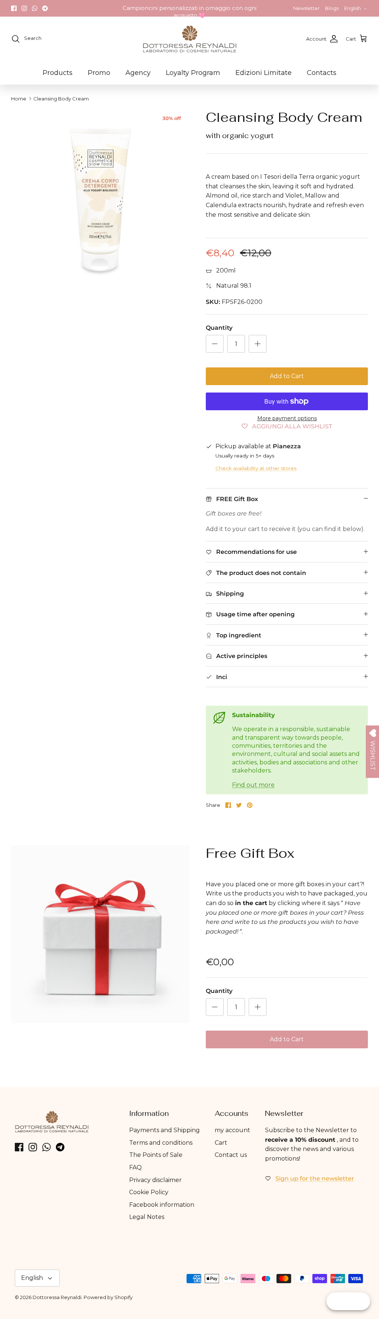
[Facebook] (14, 8)
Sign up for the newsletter (314, 1178)
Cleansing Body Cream (61, 99)
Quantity (219, 327)
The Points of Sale (155, 1154)
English (352, 8)
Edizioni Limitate (263, 73)
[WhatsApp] (34, 8)
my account (232, 1130)
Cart (221, 1142)
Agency (138, 73)
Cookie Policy (148, 1192)
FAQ (135, 1167)
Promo (99, 73)
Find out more (253, 784)
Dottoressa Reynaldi (57, 1297)
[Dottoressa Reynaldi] (189, 39)
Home (18, 99)
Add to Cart (287, 376)
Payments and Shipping (164, 1130)
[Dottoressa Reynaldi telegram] (45, 8)
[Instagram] (24, 8)
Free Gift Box (250, 853)
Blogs (332, 8)
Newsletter (306, 8)
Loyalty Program (193, 73)
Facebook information (161, 1204)
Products (58, 73)
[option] (100, 198)
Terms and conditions (160, 1142)
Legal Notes (146, 1216)
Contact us (231, 1154)
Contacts (321, 73)
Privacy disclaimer (155, 1179)
